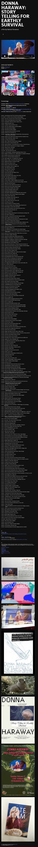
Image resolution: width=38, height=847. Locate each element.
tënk (5, 68)
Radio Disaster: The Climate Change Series (16, 103)
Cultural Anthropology (5, 551)
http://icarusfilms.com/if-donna (21, 539)
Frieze (2, 553)
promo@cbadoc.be (4, 533)
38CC (11, 107)
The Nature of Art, (20, 111)
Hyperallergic (3, 550)
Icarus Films (7, 67)
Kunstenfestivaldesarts (5, 547)
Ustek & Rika (3, 549)
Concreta (2, 548)
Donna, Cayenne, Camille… (6, 552)
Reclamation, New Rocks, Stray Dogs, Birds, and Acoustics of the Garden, (17, 110)
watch (16, 844)
